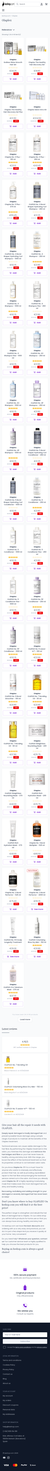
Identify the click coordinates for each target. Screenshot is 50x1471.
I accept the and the (27, 1347)
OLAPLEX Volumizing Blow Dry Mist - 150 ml (23, 1086)
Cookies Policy (9, 1365)
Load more (25, 1019)
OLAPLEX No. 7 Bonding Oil (16, 1065)
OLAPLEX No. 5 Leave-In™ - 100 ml (19, 1108)
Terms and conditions (12, 1360)
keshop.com (6, 16)
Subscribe (25, 1341)
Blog (5, 1378)
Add (15, 79)
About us (6, 1383)
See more (38, 909)
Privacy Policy (8, 1369)
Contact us (7, 1374)
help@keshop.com (11, 1426)
